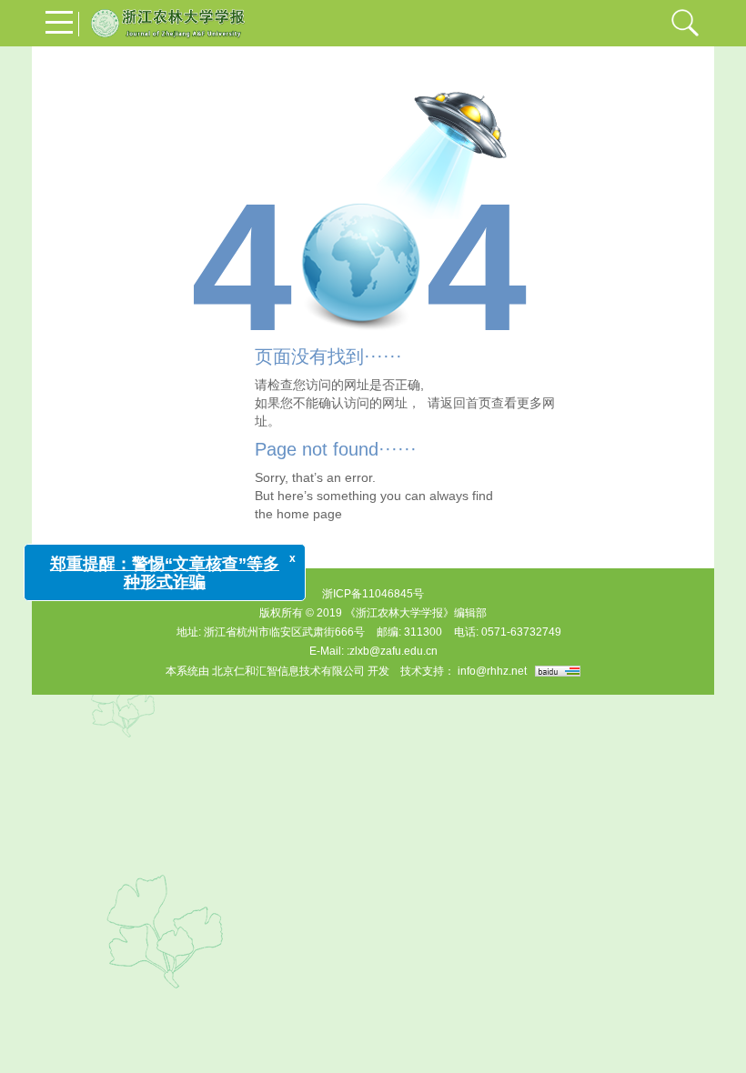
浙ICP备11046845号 (373, 593)
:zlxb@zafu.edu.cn (392, 651)
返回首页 (465, 403)
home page (309, 513)
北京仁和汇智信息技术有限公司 (288, 671)
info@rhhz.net (492, 671)
